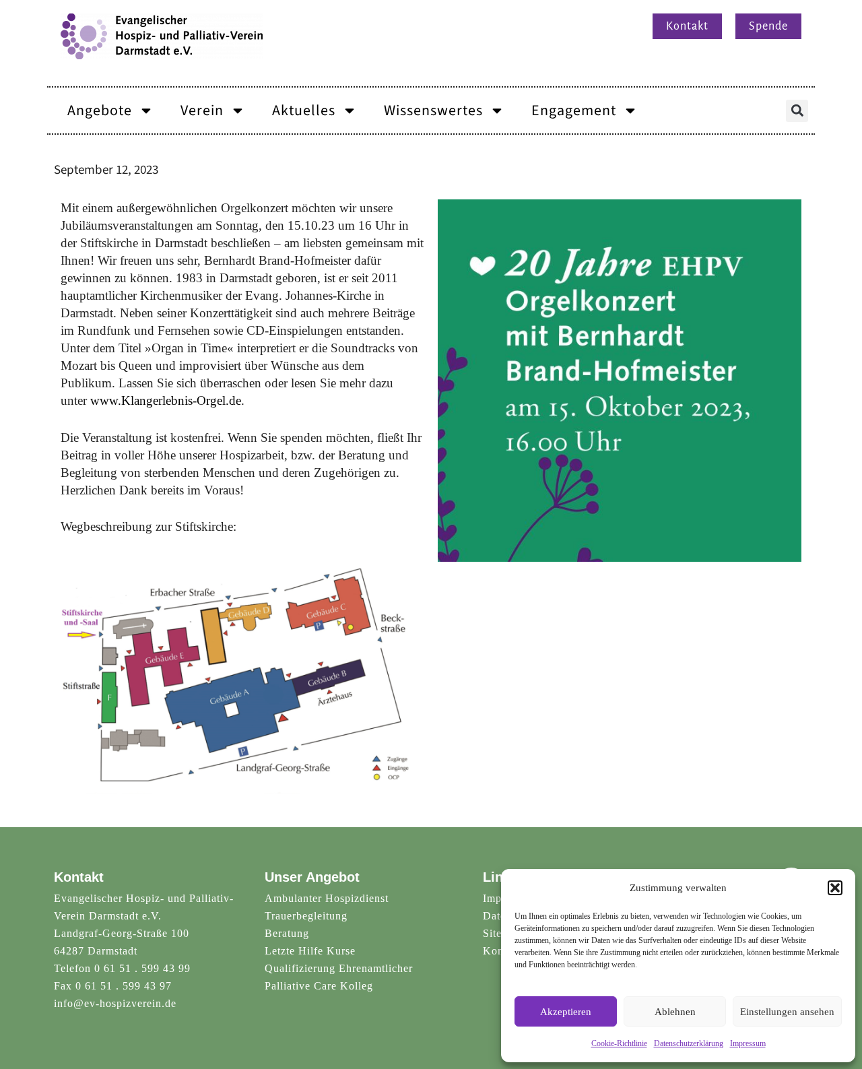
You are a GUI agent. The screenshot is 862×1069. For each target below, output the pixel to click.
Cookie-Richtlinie (619, 1043)
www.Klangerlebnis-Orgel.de (165, 400)
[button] (835, 888)
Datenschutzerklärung (688, 1043)
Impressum (748, 1043)
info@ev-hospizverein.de (115, 1003)
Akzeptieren (565, 1011)
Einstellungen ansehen (787, 1011)
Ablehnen (675, 1011)
